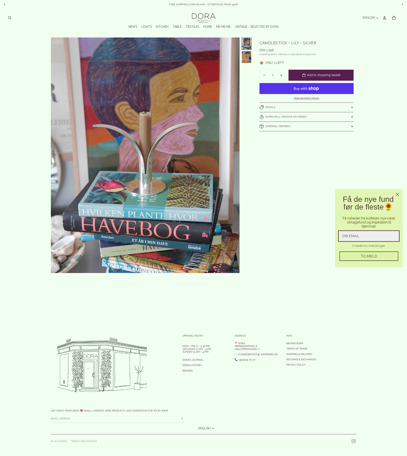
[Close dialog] (397, 194)
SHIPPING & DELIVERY (299, 354)
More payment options (306, 98)
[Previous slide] (54, 155)
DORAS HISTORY (192, 365)
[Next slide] (236, 155)
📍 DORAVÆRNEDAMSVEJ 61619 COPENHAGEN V (246, 346)
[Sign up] (182, 418)
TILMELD (369, 256)
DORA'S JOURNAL (193, 359)
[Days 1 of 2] (246, 44)
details (270, 107)
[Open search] (9, 17)
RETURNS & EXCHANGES (301, 359)
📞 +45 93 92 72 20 (245, 359)
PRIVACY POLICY (296, 364)
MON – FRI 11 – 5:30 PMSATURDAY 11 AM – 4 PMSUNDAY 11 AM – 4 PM (197, 349)
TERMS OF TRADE (296, 348)
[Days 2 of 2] (246, 57)
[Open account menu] (384, 17)
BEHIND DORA (294, 343)
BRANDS (188, 370)
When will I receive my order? (286, 116)
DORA (63, 441)
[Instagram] (353, 441)
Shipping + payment (278, 126)
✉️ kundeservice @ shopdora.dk (256, 354)
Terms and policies (84, 441)
